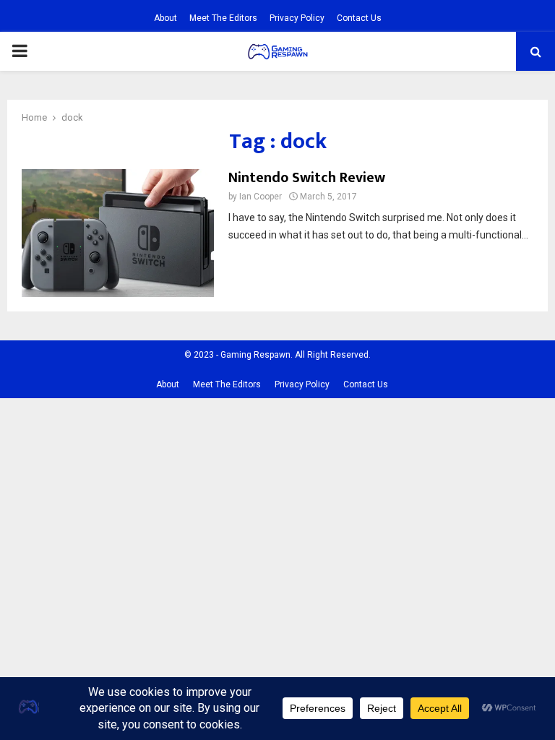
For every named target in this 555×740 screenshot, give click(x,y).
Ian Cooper (260, 197)
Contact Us (359, 18)
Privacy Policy (297, 18)
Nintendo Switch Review (306, 177)
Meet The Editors (223, 18)
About (165, 18)
